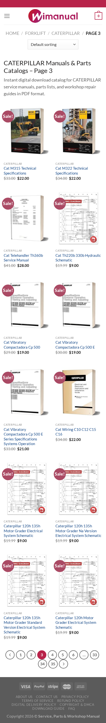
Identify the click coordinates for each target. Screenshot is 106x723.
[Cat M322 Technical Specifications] (78, 131)
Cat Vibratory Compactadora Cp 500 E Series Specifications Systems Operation (23, 436)
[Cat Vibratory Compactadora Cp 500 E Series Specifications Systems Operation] (27, 392)
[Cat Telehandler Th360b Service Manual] (27, 218)
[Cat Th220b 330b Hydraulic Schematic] (78, 218)
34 (42, 663)
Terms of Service (38, 701)
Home (12, 33)
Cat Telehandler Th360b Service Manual (23, 257)
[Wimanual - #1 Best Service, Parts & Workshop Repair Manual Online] (53, 16)
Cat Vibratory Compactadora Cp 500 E (75, 344)
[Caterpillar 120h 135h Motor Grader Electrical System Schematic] (27, 489)
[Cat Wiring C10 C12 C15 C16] (78, 392)
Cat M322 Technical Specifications (71, 170)
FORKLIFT (35, 33)
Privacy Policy (75, 697)
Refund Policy (70, 701)
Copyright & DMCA (77, 705)
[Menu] (7, 16)
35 (53, 663)
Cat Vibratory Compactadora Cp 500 (22, 344)
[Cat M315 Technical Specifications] (27, 131)
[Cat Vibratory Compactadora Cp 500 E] (78, 305)
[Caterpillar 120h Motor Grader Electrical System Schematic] (78, 581)
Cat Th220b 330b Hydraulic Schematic (78, 257)
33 (94, 654)
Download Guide (48, 708)
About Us (24, 697)
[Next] (63, 663)
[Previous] (10, 654)
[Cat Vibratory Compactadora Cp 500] (27, 305)
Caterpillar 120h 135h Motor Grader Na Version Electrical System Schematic (78, 531)
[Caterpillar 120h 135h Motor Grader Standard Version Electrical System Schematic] (27, 581)
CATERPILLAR (66, 33)
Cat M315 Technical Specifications (20, 170)
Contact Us (47, 697)
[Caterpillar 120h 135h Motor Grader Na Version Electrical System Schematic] (78, 489)
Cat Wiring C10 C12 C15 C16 (75, 431)
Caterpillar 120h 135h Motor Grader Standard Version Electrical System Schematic (24, 624)
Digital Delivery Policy (34, 705)
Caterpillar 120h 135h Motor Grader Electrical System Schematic (23, 531)
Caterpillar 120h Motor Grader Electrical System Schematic (75, 622)
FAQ (71, 708)
